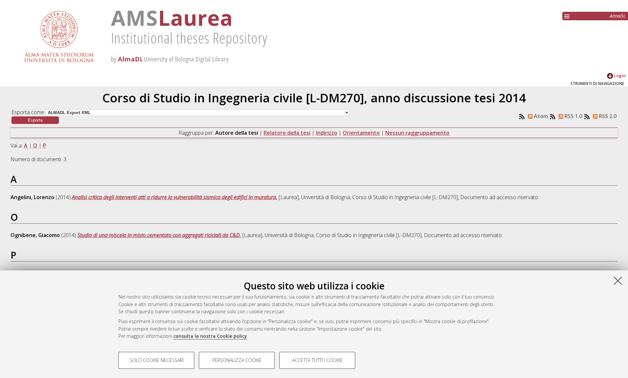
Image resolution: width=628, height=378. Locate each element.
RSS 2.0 (607, 116)
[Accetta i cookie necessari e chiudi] (618, 280)
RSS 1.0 (572, 116)
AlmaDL (618, 16)
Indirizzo (326, 132)
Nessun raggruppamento (417, 132)
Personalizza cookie (237, 360)
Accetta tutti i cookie (317, 360)
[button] (35, 120)
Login (619, 75)
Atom (540, 116)
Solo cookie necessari (156, 360)
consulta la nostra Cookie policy (210, 336)
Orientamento (361, 132)
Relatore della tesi (287, 132)
